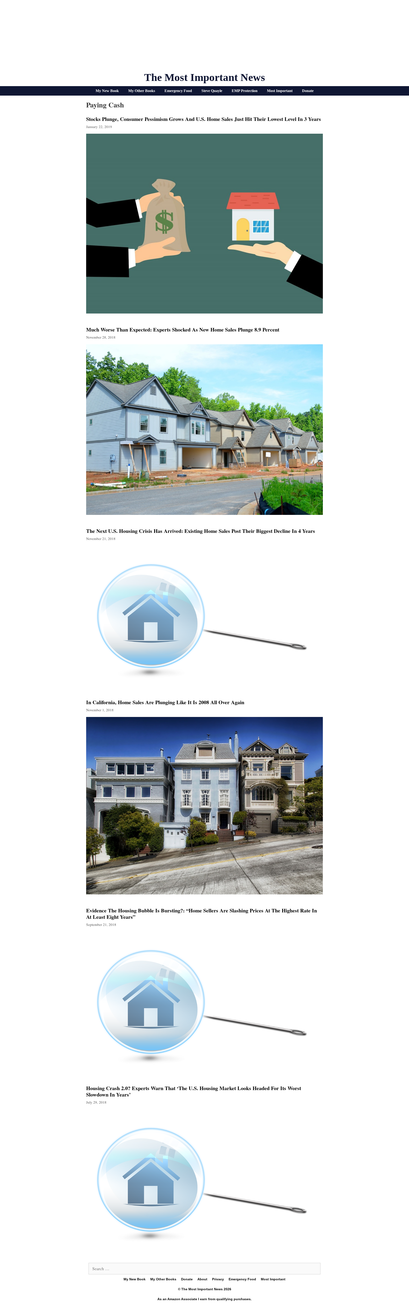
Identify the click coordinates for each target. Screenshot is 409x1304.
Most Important (280, 91)
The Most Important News (204, 77)
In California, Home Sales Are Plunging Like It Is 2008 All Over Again (165, 702)
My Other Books (141, 91)
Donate (308, 91)
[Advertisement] (204, 38)
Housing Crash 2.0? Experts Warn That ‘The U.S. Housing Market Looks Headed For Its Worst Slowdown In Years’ (193, 1091)
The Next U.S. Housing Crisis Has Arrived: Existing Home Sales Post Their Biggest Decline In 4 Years (200, 531)
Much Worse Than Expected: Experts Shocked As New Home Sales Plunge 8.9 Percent (182, 329)
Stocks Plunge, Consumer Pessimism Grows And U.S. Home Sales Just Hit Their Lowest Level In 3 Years (203, 119)
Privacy (218, 1279)
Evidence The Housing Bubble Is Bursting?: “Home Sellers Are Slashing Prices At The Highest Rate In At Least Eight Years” (201, 913)
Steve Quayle (211, 91)
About (202, 1279)
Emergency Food (178, 91)
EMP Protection (245, 91)
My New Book (107, 91)
